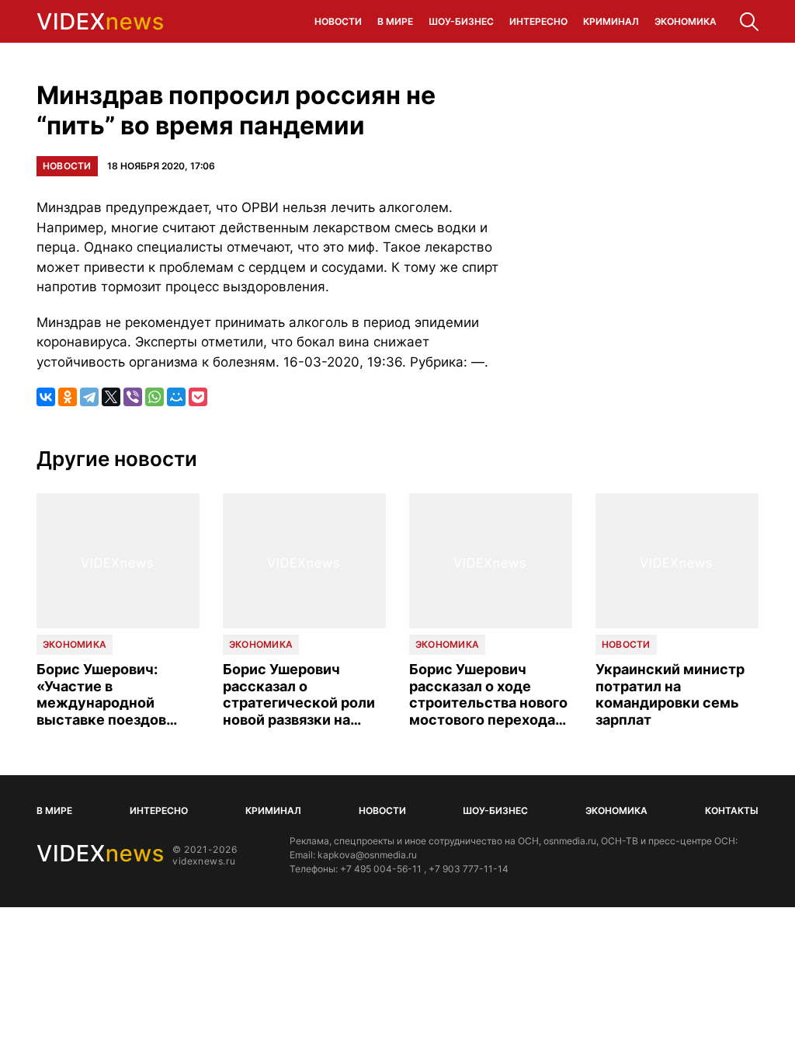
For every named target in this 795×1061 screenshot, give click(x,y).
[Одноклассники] (67, 397)
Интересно (538, 21)
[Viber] (132, 397)
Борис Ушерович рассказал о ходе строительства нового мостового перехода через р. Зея (488, 694)
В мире (395, 21)
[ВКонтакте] (45, 397)
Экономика (685, 21)
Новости (338, 21)
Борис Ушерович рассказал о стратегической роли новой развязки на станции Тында (299, 694)
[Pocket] (198, 397)
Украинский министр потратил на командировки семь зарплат (670, 694)
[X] (111, 397)
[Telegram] (89, 397)
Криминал (611, 21)
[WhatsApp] (154, 397)
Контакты (732, 810)
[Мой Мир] (176, 397)
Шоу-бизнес (461, 21)
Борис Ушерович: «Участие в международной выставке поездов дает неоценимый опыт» (101, 694)
